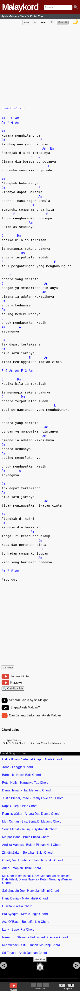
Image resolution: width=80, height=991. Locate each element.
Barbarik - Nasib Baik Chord (21, 774)
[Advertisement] (40, 65)
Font (43, 22)
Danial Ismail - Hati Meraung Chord (26, 790)
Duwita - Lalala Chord (17, 906)
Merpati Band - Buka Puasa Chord (25, 837)
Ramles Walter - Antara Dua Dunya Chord (31, 813)
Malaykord (20, 7)
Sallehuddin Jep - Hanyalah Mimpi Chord (30, 890)
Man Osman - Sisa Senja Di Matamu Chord (32, 821)
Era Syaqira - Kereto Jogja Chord (25, 914)
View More (40, 959)
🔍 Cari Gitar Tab (13, 688)
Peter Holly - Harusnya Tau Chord (25, 782)
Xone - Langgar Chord (17, 767)
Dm (3, 140)
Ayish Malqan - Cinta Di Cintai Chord (23, 16)
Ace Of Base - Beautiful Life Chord (25, 921)
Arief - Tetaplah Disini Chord (21, 868)
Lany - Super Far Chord (18, 929)
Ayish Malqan (13, 108)
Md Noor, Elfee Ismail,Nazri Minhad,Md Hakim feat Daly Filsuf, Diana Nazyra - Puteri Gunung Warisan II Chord (38, 879)
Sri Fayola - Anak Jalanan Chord (24, 952)
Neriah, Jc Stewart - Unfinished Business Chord (35, 937)
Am (3, 118)
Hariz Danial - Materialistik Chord (25, 898)
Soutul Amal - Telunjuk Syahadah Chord (29, 829)
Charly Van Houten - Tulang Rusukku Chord (32, 860)
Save (26, 22)
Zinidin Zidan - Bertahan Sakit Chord (27, 852)
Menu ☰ (62, 22)
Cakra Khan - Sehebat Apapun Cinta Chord (32, 759)
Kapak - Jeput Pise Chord (19, 806)
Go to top (8, 667)
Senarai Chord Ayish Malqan (29, 700)
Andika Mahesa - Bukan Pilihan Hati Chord (31, 844)
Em (52, 148)
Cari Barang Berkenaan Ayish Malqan (35, 715)
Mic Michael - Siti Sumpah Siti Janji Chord (31, 945)
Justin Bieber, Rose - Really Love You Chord (32, 798)
